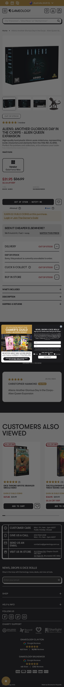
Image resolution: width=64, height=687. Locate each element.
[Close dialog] (61, 326)
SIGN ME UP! (47, 357)
